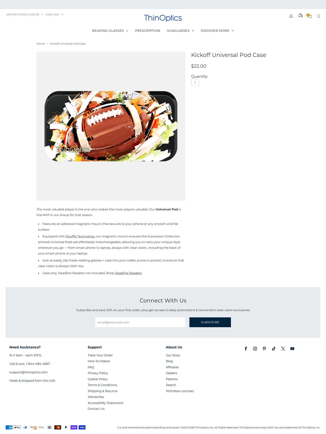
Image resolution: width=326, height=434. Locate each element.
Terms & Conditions (102, 385)
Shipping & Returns (102, 391)
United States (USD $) (22, 14)
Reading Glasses (108, 31)
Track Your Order (100, 355)
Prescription (147, 31)
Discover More (215, 31)
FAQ (91, 367)
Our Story (173, 355)
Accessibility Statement (105, 403)
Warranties (96, 397)
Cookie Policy (98, 379)
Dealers (171, 373)
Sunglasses (178, 31)
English (52, 14)
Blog (169, 361)
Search (171, 385)
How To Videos (99, 361)
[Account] (291, 16)
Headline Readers (128, 273)
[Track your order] (300, 15)
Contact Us (96, 409)
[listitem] (163, 4)
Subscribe (210, 322)
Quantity (199, 76)
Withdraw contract (180, 391)
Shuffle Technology (80, 236)
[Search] (318, 16)
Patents (172, 379)
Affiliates (172, 367)
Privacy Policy (98, 373)
